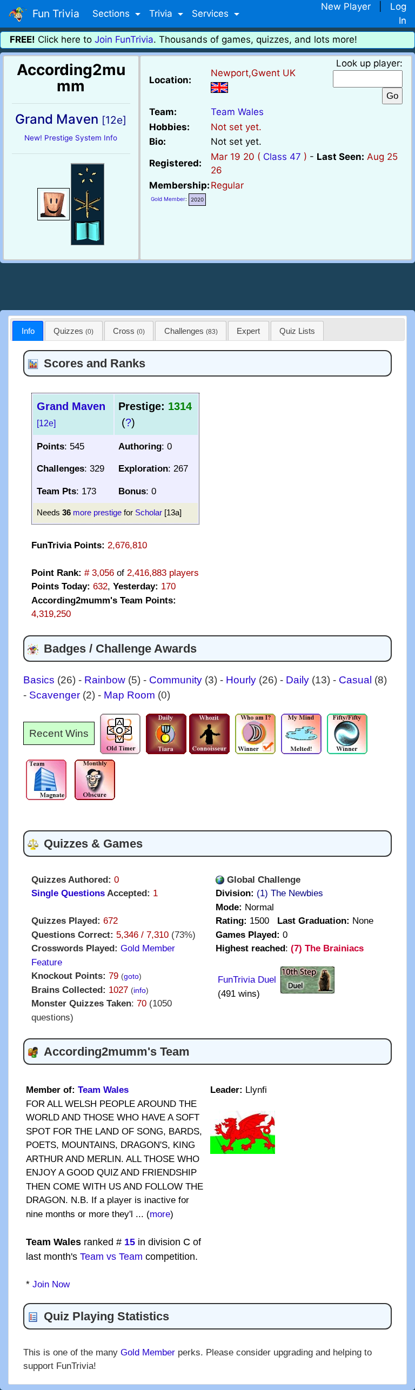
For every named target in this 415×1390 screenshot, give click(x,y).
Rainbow (106, 680)
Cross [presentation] (129, 330)
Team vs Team (111, 1256)
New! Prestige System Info (70, 137)
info (139, 990)
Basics (40, 680)
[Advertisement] (207, 284)
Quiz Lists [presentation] (297, 330)
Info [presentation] (28, 330)
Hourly (242, 680)
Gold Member (168, 199)
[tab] (27, 331)
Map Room (131, 695)
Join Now (51, 1284)
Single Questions (68, 893)
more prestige (97, 512)
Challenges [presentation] (191, 330)
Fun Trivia (53, 13)
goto (131, 976)
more (160, 1214)
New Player (346, 6)
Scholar (148, 512)
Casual (356, 680)
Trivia (162, 13)
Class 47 (282, 156)
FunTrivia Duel (247, 980)
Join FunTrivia (124, 39)
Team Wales (237, 111)
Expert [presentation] (248, 330)
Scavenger (56, 695)
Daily (299, 680)
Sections (112, 13)
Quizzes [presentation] (73, 330)
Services (211, 13)
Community (177, 680)
